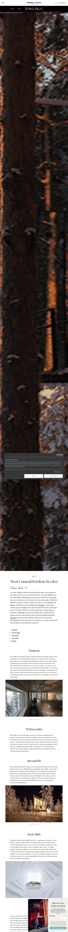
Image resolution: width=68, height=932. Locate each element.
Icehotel (14, 641)
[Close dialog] (66, 901)
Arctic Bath (15, 638)
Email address (52, 915)
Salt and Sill (15, 635)
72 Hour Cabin (16, 632)
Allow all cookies (53, 476)
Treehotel (14, 629)
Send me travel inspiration (58, 928)
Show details (57, 471)
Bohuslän (13, 618)
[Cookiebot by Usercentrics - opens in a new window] (57, 455)
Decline (34, 476)
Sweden (34, 576)
